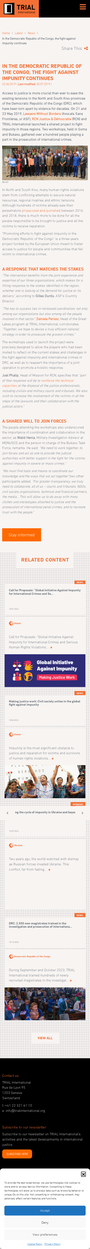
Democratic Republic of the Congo (32, 956)
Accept (45, 1210)
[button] (83, 1174)
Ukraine (18, 845)
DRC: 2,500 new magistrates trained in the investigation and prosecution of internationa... (40, 925)
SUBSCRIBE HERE (17, 1154)
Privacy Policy (53, 1243)
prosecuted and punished (41, 210)
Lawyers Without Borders (42, 113)
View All (45, 1038)
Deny (45, 1222)
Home (6, 33)
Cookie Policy (35, 1243)
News (31, 33)
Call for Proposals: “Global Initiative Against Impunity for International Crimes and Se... (45, 591)
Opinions (78, 804)
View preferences (45, 1234)
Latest (19, 33)
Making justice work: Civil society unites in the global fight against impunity (44, 703)
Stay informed (22, 534)
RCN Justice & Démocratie (51, 119)
